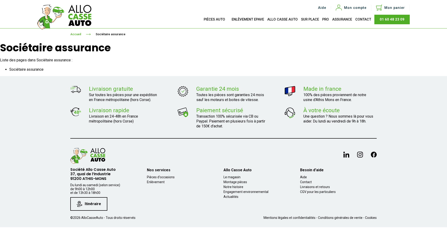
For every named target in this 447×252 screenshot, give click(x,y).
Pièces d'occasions (161, 177)
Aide (322, 8)
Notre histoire (233, 187)
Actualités (231, 197)
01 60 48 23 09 (392, 19)
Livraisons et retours (315, 187)
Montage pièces (235, 182)
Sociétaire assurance (110, 34)
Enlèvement (156, 182)
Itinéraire (93, 204)
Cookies (371, 218)
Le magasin (232, 177)
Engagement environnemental (246, 192)
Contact (306, 182)
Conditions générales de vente (340, 218)
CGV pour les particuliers (318, 192)
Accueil (75, 34)
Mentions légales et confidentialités (289, 218)
